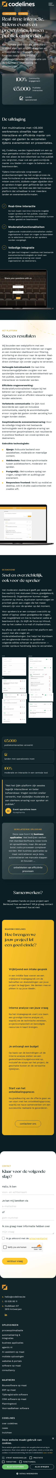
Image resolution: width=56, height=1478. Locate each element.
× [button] (53, 1439)
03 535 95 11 (11, 1301)
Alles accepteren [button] (15, 1467)
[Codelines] (18, 4)
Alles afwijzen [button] (42, 1467)
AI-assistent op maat (13, 1352)
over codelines (9, 1423)
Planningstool (9, 1403)
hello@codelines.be (15, 1296)
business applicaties (12, 1342)
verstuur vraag (15, 1261)
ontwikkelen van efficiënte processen (28, 869)
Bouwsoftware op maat (14, 1385)
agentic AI (7, 1347)
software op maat (11, 1365)
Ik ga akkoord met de (26, 1238)
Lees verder (48, 1453)
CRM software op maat (14, 1399)
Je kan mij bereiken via (15, 1200)
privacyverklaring (38, 1238)
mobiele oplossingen (13, 1356)
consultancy (8, 1370)
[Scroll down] (52, 66)
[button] (28, 1473)
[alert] (28, 1457)
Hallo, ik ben (9, 1186)
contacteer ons (28, 1123)
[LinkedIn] (7, 1315)
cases (5, 1428)
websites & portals (12, 1361)
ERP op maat (9, 1390)
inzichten (7, 1432)
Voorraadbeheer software (15, 1408)
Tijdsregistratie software (15, 1394)
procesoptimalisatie (12, 1330)
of (3, 1212)
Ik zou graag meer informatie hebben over (26, 1226)
